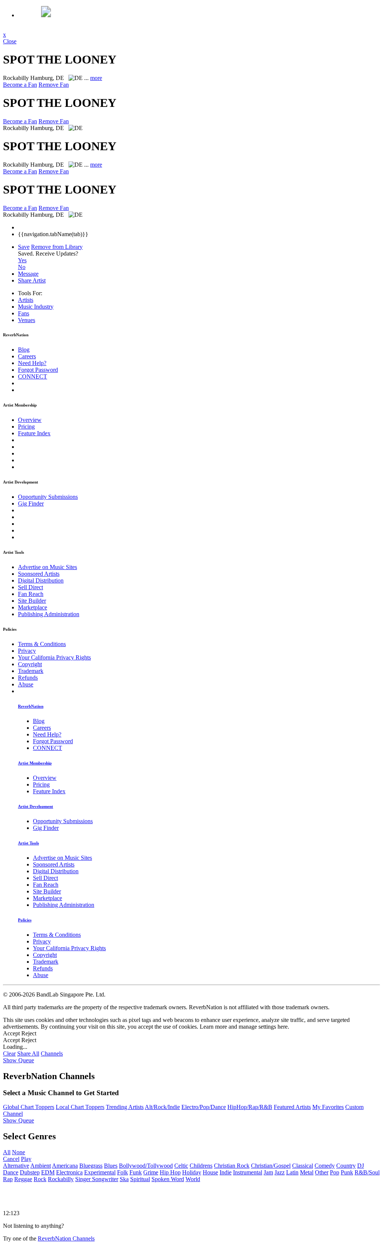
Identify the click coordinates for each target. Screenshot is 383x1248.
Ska (124, 1179)
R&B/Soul (367, 1172)
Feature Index (34, 433)
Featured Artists (292, 1107)
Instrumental (247, 1172)
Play (26, 1159)
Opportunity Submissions (48, 497)
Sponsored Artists (38, 574)
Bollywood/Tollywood (146, 1165)
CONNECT (32, 376)
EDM (48, 1172)
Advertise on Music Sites (47, 567)
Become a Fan (20, 84)
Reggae (23, 1179)
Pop (334, 1172)
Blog (24, 349)
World (193, 1179)
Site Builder (32, 600)
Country (346, 1165)
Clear (9, 1053)
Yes (22, 260)
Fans (23, 313)
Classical (302, 1165)
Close (9, 41)
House (210, 1172)
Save (24, 247)
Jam (268, 1172)
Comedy (325, 1165)
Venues (26, 320)
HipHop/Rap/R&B (249, 1107)
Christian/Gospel (271, 1165)
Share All (28, 1053)
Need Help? (32, 363)
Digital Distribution (41, 580)
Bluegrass (90, 1165)
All (6, 1152)
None (18, 1152)
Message (28, 274)
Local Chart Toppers (80, 1107)
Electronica (69, 1172)
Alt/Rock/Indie (162, 1107)
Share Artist (32, 280)
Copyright (30, 664)
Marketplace (32, 607)
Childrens (201, 1165)
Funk (135, 1172)
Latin (292, 1172)
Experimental (100, 1172)
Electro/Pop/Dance (203, 1107)
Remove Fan (54, 84)
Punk (347, 1172)
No (21, 267)
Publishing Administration (48, 614)
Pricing (26, 426)
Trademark (30, 671)
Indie (226, 1172)
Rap (8, 1179)
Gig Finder (31, 503)
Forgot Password (38, 370)
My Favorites (328, 1107)
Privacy (27, 651)
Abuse (25, 684)
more (96, 78)
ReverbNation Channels (66, 1238)
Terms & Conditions (42, 644)
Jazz (280, 1172)
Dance (10, 1172)
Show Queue (18, 1060)
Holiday (191, 1172)
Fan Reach (30, 594)
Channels (52, 1053)
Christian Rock (231, 1165)
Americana (65, 1165)
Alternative (16, 1165)
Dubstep (30, 1172)
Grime (150, 1172)
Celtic (181, 1165)
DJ (360, 1165)
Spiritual (140, 1179)
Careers (27, 356)
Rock (40, 1179)
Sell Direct (30, 587)
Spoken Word (167, 1179)
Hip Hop (170, 1172)
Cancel (11, 1159)
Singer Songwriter (96, 1179)
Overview (30, 420)
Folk (122, 1172)
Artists (25, 300)
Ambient (40, 1165)
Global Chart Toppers (28, 1107)
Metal (306, 1172)
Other (321, 1172)
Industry (35, 306)
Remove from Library (57, 247)
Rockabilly (61, 1179)
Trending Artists (125, 1107)
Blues (110, 1165)
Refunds (28, 677)
